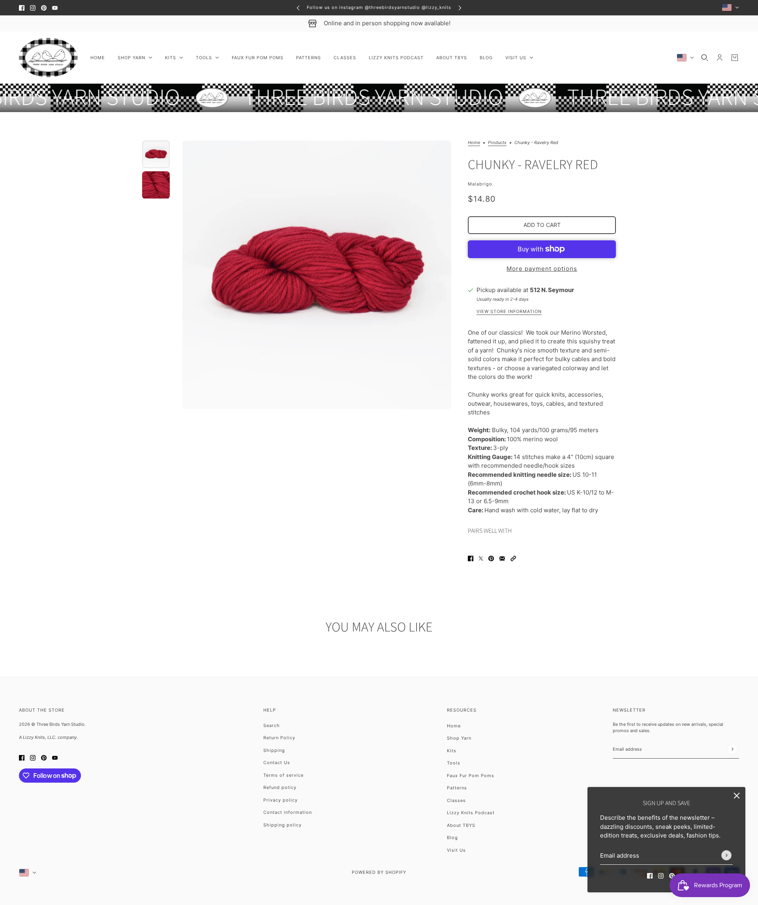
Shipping (274, 750)
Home (474, 143)
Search (271, 725)
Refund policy (279, 787)
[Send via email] (502, 558)
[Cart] (734, 57)
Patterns (457, 788)
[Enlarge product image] (316, 275)
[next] (459, 8)
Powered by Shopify (379, 872)
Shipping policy (282, 825)
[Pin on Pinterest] (491, 558)
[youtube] (55, 7)
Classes (456, 800)
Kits (451, 750)
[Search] (704, 57)
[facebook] (22, 7)
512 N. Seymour (552, 290)
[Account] (719, 57)
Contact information (287, 812)
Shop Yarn (459, 738)
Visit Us (456, 850)
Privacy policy (280, 800)
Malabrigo (480, 184)
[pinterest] (44, 7)
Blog (452, 837)
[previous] (298, 8)
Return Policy (279, 737)
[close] (737, 796)
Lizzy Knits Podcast (471, 812)
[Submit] (726, 855)
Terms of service (283, 775)
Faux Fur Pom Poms (470, 775)
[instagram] (33, 7)
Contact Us (276, 762)
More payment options (542, 268)
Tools (453, 763)
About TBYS (461, 825)
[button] (513, 558)
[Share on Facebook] (471, 558)
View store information (509, 311)
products (497, 143)
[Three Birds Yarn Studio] (48, 57)
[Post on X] (481, 558)
